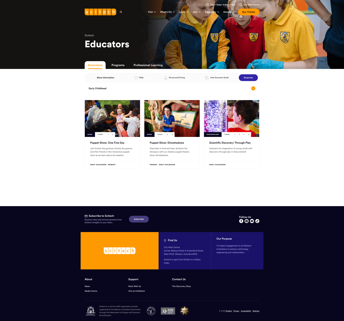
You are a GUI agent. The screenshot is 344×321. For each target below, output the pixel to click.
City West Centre (251, 4)
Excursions (95, 65)
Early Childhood (97, 88)
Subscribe (139, 219)
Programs (118, 65)
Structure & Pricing (177, 77)
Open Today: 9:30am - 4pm (223, 4)
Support (133, 279)
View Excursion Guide (219, 77)
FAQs (141, 77)
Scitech (89, 35)
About (88, 279)
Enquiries (248, 77)
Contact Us (179, 279)
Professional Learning (148, 65)
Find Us (172, 240)
